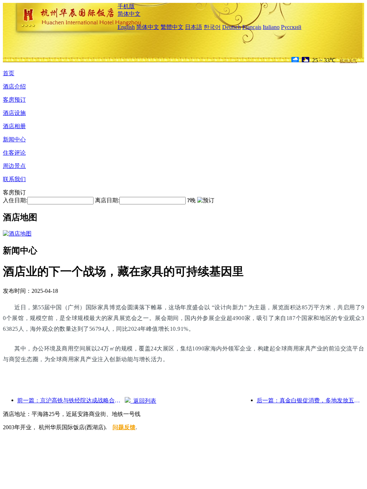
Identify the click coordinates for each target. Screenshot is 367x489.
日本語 (193, 27)
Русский (291, 27)
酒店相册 (14, 126)
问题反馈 (124, 427)
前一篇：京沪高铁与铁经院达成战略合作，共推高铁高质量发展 (71, 400)
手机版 (126, 6)
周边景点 (14, 166)
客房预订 (14, 100)
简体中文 (129, 14)
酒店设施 (14, 113)
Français (251, 27)
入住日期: (15, 200)
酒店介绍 (14, 86)
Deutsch (231, 27)
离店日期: (107, 200)
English (126, 27)
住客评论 (14, 153)
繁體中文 (172, 27)
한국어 (212, 27)
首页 (8, 73)
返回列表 (143, 401)
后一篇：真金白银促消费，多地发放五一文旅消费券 (310, 400)
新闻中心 (14, 139)
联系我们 (14, 179)
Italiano (271, 27)
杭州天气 (348, 60)
